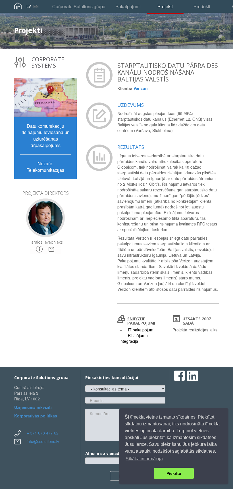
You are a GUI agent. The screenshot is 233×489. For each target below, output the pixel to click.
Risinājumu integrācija (134, 338)
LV (28, 6)
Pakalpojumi (128, 6)
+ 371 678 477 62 (43, 433)
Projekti (165, 6)
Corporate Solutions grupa (78, 6)
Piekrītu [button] (174, 473)
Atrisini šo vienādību (106, 453)
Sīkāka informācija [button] (144, 458)
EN (36, 6)
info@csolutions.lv (43, 441)
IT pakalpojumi (141, 330)
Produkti (202, 6)
